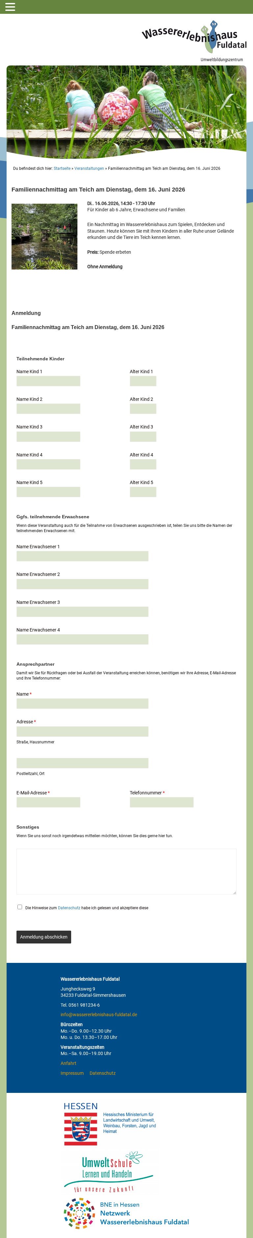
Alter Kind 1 (141, 371)
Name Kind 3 (29, 426)
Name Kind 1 (29, 371)
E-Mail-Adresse (33, 792)
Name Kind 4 (29, 454)
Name (24, 694)
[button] (11, 7)
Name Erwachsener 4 (38, 629)
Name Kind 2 (29, 399)
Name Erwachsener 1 (38, 546)
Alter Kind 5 (141, 482)
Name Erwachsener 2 (38, 574)
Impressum (72, 1073)
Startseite (62, 168)
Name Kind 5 (29, 482)
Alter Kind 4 (141, 454)
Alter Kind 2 (141, 399)
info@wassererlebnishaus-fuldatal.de (99, 1014)
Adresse (26, 721)
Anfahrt (68, 1063)
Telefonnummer (147, 792)
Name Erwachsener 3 (38, 602)
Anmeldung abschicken (44, 937)
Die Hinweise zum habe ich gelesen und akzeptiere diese (86, 908)
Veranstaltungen (89, 168)
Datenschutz (69, 908)
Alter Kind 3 (141, 426)
